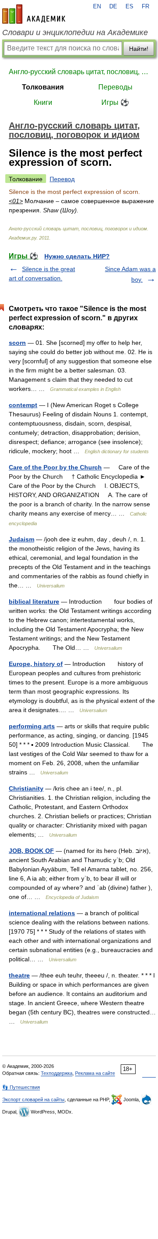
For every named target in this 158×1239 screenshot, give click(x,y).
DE (113, 7)
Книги (43, 102)
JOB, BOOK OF (31, 850)
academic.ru (33, 14)
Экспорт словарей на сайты (33, 1099)
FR (145, 7)
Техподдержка (56, 1073)
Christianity (26, 788)
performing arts (32, 726)
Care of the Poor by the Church (55, 467)
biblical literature (34, 601)
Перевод (62, 179)
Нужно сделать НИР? (77, 256)
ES (129, 7)
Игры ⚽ (115, 102)
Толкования (43, 87)
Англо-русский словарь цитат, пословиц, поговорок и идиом (79, 71)
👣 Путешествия (21, 1087)
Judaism (21, 539)
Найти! (138, 48)
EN (97, 7)
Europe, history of (36, 663)
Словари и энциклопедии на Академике (75, 32)
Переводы (115, 87)
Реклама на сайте (95, 1073)
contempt (23, 404)
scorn (17, 342)
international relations (42, 913)
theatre (19, 975)
